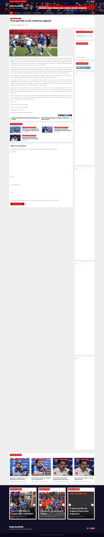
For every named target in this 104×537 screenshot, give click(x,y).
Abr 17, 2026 (56, 132)
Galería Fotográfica (20, 493)
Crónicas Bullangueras (49, 13)
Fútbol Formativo (75, 8)
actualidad (49, 8)
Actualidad (13, 18)
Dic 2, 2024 (44, 516)
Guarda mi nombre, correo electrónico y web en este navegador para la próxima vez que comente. (35, 200)
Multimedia (59, 13)
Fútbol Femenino (68, 8)
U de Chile (61, 8)
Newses (56, 534)
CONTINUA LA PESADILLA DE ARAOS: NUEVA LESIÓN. (81, 511)
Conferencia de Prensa (32, 127)
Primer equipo (18, 13)
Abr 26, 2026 (25, 132)
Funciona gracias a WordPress (46, 534)
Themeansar (61, 534)
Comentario (13, 151)
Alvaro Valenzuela (22, 481)
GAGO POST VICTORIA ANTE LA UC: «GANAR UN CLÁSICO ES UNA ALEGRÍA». (31, 130)
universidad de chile (42, 8)
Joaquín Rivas (51, 516)
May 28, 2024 (16, 516)
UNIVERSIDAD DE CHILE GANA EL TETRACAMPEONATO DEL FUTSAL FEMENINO (51, 514)
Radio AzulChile (16, 6)
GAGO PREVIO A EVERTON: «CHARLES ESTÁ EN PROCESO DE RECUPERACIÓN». (63, 130)
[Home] (11, 13)
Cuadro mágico (56, 8)
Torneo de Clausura (82, 8)
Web (11, 192)
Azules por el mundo (78, 493)
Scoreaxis (83, 57)
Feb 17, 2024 (74, 516)
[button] (90, 13)
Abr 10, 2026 (24, 140)
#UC (27, 25)
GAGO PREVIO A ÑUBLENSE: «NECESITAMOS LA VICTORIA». (30, 138)
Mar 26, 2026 (79, 481)
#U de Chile (22, 25)
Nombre (12, 177)
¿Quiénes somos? (70, 13)
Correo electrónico (15, 184)
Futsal (42, 493)
